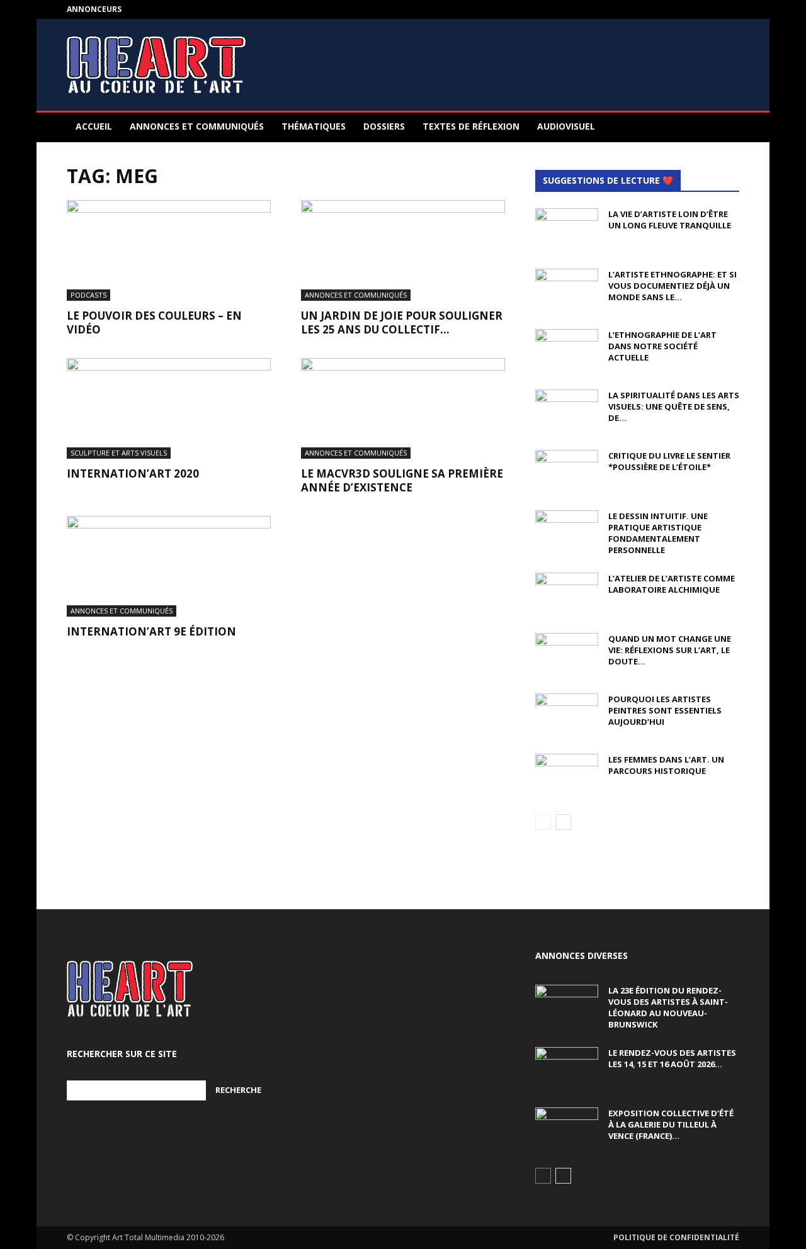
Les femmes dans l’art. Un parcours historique (666, 765)
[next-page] (563, 822)
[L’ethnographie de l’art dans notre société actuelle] (566, 351)
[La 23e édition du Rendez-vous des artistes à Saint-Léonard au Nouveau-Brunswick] (566, 1007)
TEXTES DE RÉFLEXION (471, 126)
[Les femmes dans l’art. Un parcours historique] (566, 776)
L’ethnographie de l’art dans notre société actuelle (662, 346)
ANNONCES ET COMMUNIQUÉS (197, 126)
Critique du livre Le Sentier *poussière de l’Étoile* (669, 461)
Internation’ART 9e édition (151, 631)
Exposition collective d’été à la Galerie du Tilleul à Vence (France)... (671, 1124)
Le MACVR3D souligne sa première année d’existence (402, 480)
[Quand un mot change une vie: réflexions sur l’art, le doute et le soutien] (566, 655)
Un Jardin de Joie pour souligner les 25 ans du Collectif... (401, 322)
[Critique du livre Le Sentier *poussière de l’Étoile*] (566, 472)
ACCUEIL (94, 126)
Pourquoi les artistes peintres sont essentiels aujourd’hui (665, 710)
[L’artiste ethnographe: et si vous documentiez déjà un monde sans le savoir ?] (566, 291)
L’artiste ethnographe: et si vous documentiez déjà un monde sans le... (672, 286)
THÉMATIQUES (313, 126)
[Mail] (729, 9)
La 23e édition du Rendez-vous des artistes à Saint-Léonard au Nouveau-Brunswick (668, 1007)
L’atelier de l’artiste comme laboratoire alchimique (671, 584)
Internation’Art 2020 (133, 473)
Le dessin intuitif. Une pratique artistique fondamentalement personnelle (658, 533)
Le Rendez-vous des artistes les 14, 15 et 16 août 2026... (672, 1058)
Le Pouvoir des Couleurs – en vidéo (154, 322)
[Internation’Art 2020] (169, 408)
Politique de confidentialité (676, 1237)
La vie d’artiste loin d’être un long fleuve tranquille (669, 219)
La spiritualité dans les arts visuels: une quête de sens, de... (673, 406)
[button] (724, 127)
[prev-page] (543, 822)
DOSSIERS (384, 126)
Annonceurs (94, 9)
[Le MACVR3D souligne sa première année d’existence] (403, 408)
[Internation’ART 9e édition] (169, 566)
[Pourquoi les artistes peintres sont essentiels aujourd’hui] (566, 715)
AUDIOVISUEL (566, 126)
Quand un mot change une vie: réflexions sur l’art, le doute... (669, 650)
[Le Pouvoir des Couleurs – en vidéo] (169, 250)
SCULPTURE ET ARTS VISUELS (119, 452)
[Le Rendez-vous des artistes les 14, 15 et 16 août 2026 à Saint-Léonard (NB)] (566, 1069)
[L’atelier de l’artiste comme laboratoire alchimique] (566, 595)
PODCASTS (88, 295)
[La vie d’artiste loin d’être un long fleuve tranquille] (566, 230)
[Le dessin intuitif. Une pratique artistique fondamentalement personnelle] (566, 532)
